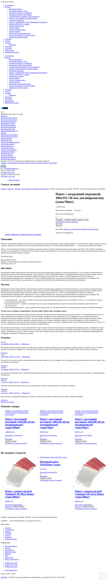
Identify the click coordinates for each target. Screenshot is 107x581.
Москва (5, 108)
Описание (10, 235)
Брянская (4, 116)
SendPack (4, 577)
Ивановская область (8, 123)
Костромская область (8, 125)
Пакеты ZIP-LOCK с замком (19, 24)
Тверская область (7, 153)
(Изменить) (25, 344)
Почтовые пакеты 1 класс (18, 11)
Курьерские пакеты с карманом (20, 13)
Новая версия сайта (12, 52)
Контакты (8, 46)
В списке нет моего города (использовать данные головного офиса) (25, 161)
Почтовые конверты (16, 20)
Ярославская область (8, 159)
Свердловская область (9, 150)
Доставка (8, 39)
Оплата (7, 41)
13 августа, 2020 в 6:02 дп (10, 382)
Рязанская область (7, 146)
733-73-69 (11, 565)
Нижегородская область (9, 135)
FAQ (6, 555)
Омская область (6, 138)
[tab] (10, 235)
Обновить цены (70, 220)
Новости (8, 554)
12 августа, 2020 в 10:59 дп (10, 393)
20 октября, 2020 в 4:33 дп (10, 369)
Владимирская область (9, 118)
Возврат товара (10, 552)
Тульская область (7, 155)
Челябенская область (8, 157)
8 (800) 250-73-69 (9, 172)
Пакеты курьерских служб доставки (22, 35)
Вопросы (12, 45)
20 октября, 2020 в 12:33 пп (11, 357)
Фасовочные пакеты (16, 26)
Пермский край (6, 140)
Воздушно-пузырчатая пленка (20, 33)
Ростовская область (8, 144)
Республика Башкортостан (10, 142)
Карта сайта (9, 557)
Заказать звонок (14, 180)
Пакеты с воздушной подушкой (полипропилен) (32, 189)
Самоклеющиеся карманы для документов (24, 16)
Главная (3, 189)
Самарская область (7, 148)
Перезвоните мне (11, 567)
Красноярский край (8, 129)
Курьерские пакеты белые (18, 37)
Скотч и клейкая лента (17, 30)
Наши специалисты (12, 559)
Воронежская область (8, 121)
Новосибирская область (9, 136)
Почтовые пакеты (15, 9)
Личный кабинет (11, 546)
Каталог (8, 7)
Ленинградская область (9, 131)
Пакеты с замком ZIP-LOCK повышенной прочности (28, 22)
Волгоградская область (9, 120)
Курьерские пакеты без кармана (20, 15)
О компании (9, 5)
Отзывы (8, 43)
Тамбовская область (8, 151)
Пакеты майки (14, 28)
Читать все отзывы (7, 402)
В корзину (59, 220)
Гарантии (8, 48)
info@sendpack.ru (12, 168)
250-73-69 (11, 563)
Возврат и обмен (11, 539)
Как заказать (9, 50)
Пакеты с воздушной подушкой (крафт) (23, 18)
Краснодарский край (8, 127)
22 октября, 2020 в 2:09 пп (10, 344)
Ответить (4, 353)
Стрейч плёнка (14, 31)
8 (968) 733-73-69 (9, 176)
